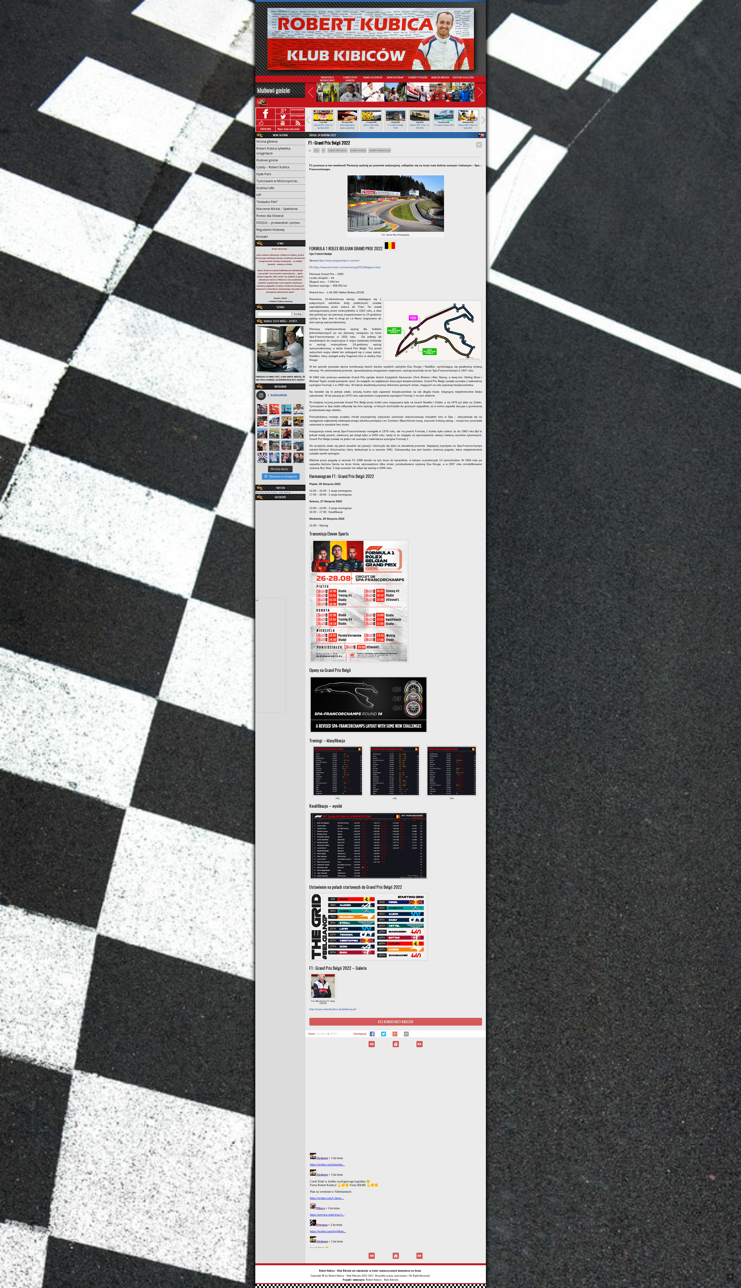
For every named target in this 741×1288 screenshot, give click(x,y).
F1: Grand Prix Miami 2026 (443, 124)
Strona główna (266, 141)
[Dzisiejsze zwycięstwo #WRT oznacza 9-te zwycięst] (274, 421)
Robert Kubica (358, 150)
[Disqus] (395, 1100)
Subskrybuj (265, 129)
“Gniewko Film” (267, 202)
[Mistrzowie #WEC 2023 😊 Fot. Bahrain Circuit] (286, 409)
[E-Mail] (406, 1035)
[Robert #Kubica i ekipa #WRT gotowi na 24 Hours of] (286, 446)
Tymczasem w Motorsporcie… (277, 181)
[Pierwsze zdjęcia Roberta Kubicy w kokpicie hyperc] (262, 409)
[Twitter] (384, 1035)
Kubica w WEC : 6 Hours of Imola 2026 (467, 126)
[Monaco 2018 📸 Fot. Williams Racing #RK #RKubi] (298, 446)
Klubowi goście (273, 90)
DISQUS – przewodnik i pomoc (278, 223)
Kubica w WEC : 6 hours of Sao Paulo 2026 (323, 126)
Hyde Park (263, 174)
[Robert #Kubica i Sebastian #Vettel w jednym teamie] (262, 421)
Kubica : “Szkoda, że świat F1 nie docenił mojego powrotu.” (419, 1044)
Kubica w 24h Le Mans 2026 (371, 126)
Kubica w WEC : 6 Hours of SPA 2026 (419, 126)
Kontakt (262, 236)
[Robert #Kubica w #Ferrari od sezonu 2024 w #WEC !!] (274, 409)
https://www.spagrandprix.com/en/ (339, 260)
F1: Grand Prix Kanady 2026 (395, 126)
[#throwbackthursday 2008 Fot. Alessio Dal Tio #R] (274, 433)
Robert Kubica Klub (379, 150)
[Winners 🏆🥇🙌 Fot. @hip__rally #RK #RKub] (274, 458)
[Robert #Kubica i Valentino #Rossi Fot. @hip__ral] (262, 446)
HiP (258, 195)
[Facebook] (372, 1035)
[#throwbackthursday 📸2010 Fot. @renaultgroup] (298, 421)
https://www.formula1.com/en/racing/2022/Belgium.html (347, 267)
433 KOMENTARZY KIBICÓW (395, 1021)
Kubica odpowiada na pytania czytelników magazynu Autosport (347, 127)
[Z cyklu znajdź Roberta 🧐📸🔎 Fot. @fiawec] (274, 446)
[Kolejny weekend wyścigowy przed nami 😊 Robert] (262, 433)
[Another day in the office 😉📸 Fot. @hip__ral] (286, 433)
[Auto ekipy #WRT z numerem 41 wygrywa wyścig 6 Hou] (286, 458)
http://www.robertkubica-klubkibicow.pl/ (332, 1009)
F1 (323, 150)
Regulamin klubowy (270, 229)
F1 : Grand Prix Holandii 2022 (372, 1044)
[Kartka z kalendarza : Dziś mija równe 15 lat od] (298, 433)
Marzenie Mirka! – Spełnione (277, 209)
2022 (316, 150)
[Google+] (395, 1035)
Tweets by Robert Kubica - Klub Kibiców (273, 492)
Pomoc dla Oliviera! (269, 216)
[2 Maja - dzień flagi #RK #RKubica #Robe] (262, 458)
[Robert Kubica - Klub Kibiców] (370, 39)
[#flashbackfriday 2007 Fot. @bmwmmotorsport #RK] (298, 409)
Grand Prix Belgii (337, 150)
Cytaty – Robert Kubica (272, 167)
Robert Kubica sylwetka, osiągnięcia (273, 150)
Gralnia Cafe (265, 188)
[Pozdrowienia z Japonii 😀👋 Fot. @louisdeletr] (286, 421)
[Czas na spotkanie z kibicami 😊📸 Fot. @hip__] (298, 458)
